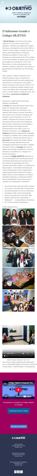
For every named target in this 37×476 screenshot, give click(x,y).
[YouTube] (18, 471)
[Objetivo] (18, 437)
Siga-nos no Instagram (20, 426)
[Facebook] (15, 471)
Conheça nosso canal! (18, 411)
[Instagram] (21, 471)
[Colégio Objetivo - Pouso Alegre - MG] (18, 11)
